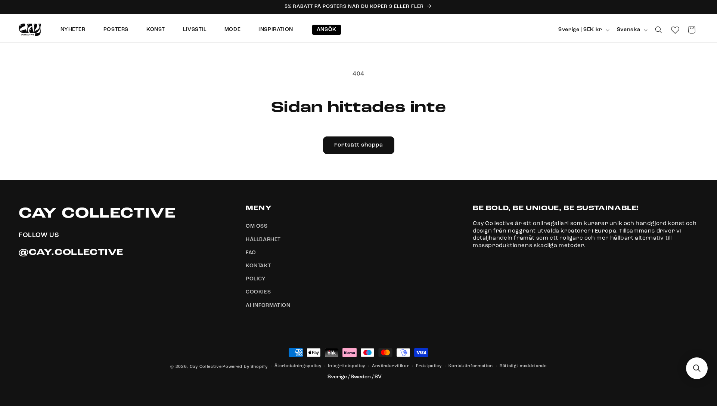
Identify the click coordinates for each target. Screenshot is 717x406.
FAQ (251, 252)
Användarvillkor (391, 366)
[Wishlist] (675, 30)
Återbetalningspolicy (298, 366)
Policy (256, 279)
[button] (659, 30)
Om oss (257, 226)
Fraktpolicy (429, 366)
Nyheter (73, 29)
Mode (232, 29)
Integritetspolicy (346, 366)
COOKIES (258, 292)
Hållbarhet (263, 239)
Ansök (326, 29)
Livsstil (195, 29)
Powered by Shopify (245, 367)
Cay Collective (206, 367)
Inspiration (275, 29)
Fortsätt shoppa (358, 145)
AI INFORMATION (268, 305)
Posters (115, 29)
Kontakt (258, 265)
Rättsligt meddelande (523, 366)
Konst (155, 29)
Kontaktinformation (470, 366)
